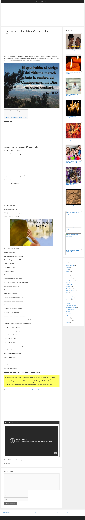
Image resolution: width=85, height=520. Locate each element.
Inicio (36, 1)
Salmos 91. (7, 114)
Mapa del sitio (33, 512)
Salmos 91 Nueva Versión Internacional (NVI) (15, 117)
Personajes (68, 311)
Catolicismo (8, 463)
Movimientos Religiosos (71, 305)
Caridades (68, 275)
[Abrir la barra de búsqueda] (49, 1)
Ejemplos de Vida (69, 284)
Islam (67, 292)
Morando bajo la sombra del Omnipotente (14, 115)
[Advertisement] (42, 14)
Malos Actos (68, 299)
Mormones (68, 303)
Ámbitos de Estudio (70, 265)
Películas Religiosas (70, 309)
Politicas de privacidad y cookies (64, 512)
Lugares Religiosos (70, 297)
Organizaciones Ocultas (71, 307)
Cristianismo (68, 278)
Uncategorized (69, 320)
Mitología (68, 301)
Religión (67, 315)
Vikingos (68, 322)
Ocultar (21, 111)
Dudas (67, 282)
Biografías (68, 267)
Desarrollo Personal (70, 280)
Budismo (68, 271)
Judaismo (68, 294)
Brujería (67, 269)
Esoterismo (68, 286)
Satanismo (68, 318)
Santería (67, 317)
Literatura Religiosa (70, 296)
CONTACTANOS (43, 1)
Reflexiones (68, 313)
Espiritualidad (69, 288)
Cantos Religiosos (70, 273)
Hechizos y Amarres (70, 290)
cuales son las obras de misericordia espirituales (27, 389)
